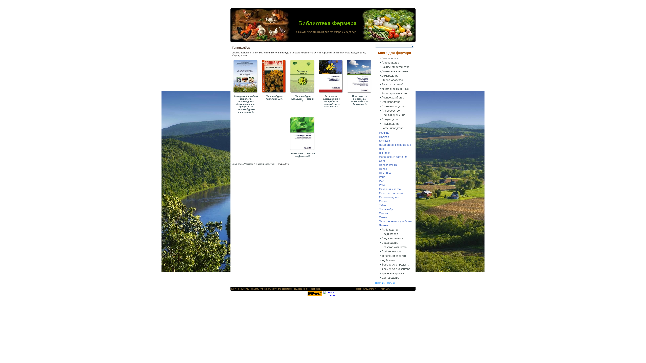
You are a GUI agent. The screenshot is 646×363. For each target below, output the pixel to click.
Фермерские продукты (395, 264)
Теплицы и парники (394, 255)
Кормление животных (395, 88)
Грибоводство (390, 62)
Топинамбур (386, 209)
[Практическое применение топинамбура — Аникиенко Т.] (359, 93)
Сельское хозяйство (394, 247)
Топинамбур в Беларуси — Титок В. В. (302, 99)
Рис (381, 181)
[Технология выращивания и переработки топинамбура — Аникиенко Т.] (331, 93)
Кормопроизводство (394, 93)
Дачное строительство (395, 67)
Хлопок (383, 213)
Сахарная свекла (390, 189)
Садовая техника (392, 238)
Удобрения (388, 260)
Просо (383, 169)
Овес (382, 160)
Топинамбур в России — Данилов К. (303, 154)
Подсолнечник (388, 165)
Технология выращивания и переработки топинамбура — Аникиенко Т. (331, 101)
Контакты (385, 289)
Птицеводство (390, 119)
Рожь (382, 185)
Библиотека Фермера (327, 23)
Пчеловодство (390, 123)
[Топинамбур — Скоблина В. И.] (274, 93)
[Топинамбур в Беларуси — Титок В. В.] (302, 93)
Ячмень (384, 225)
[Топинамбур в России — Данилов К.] (302, 150)
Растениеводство (392, 128)
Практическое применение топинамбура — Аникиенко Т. (359, 100)
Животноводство (392, 80)
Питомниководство (393, 106)
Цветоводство (390, 277)
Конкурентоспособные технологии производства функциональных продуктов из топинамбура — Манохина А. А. (246, 104)
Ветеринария (390, 58)
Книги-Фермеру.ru (240, 289)
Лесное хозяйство (393, 97)
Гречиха (384, 136)
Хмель (383, 217)
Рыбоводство (390, 229)
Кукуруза (384, 140)
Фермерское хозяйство (396, 269)
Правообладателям (366, 289)
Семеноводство (389, 197)
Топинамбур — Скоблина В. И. (274, 97)
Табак (382, 205)
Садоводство (390, 242)
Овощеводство (391, 101)
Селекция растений (391, 193)
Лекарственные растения (395, 144)
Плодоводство (391, 110)
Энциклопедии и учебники (395, 221)
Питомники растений (385, 283)
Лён (381, 148)
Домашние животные (395, 71)
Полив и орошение (393, 115)
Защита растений (392, 84)
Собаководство (391, 251)
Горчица (384, 132)
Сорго (383, 201)
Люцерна (384, 152)
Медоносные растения (393, 156)
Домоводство (390, 75)
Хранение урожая (393, 273)
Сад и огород (390, 234)
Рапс (382, 177)
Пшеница (385, 173)
